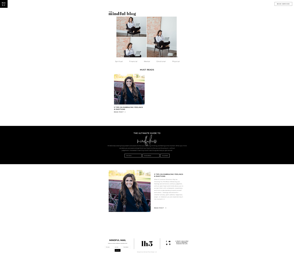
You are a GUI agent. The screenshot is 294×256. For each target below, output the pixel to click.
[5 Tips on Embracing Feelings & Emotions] (129, 89)
